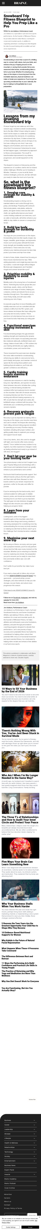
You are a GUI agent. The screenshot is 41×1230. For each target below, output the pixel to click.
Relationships (9, 1031)
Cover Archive (9, 1072)
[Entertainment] (34, 1045)
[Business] (34, 1004)
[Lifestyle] (34, 1022)
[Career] (34, 1009)
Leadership (8, 1013)
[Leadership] (34, 1013)
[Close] (38, 1218)
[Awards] (34, 1058)
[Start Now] (20, 696)
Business (7, 1004)
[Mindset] (34, 1018)
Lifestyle (7, 1022)
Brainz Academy (10, 1063)
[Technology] (34, 1036)
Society (7, 1040)
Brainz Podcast (10, 1067)
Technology (8, 1036)
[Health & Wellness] (34, 1027)
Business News (9, 1049)
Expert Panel (9, 1054)
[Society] (34, 1040)
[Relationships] (34, 1031)
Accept (30, 1227)
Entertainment (9, 1045)
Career (6, 1009)
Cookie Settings (10, 1227)
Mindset (7, 1018)
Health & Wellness (11, 1027)
